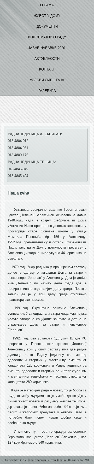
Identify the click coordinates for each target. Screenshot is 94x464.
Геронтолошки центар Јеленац (48, 460)
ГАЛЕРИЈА (47, 91)
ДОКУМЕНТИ (47, 26)
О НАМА (47, 5)
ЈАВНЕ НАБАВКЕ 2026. (47, 48)
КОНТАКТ (47, 69)
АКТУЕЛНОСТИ (47, 59)
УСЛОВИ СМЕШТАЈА (47, 80)
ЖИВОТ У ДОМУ (47, 16)
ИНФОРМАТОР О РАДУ (47, 37)
